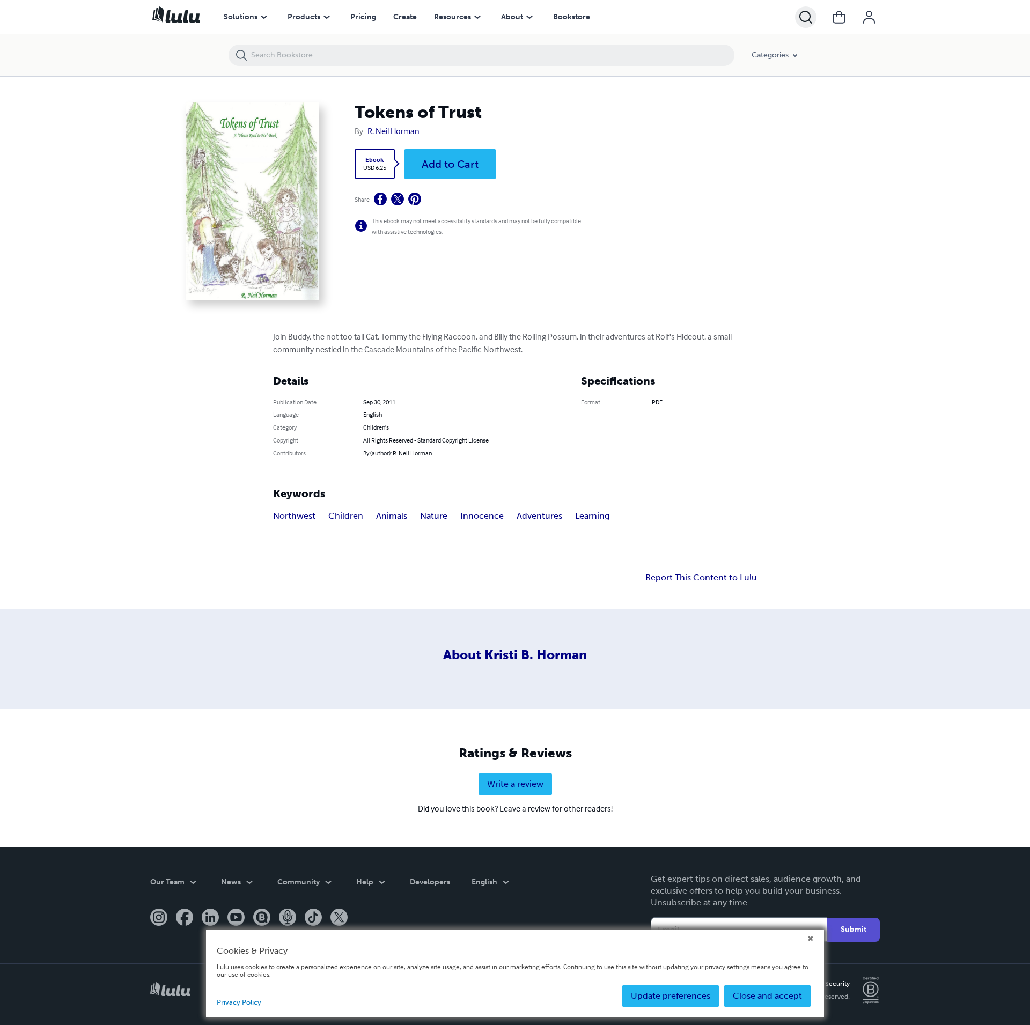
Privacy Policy (239, 1002)
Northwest (294, 516)
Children (345, 516)
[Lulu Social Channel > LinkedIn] (210, 918)
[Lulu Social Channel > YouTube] (236, 918)
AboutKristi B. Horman (515, 654)
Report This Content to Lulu (701, 577)
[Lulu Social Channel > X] (339, 918)
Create (405, 16)
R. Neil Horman (393, 131)
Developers (430, 882)
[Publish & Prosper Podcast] (287, 918)
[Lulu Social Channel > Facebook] (184, 918)
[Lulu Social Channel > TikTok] (313, 918)
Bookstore (571, 16)
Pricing (363, 16)
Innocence (482, 516)
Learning (592, 516)
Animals (391, 516)
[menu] (264, 17)
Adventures (539, 516)
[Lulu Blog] (261, 918)
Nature (433, 516)
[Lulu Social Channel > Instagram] (158, 918)
